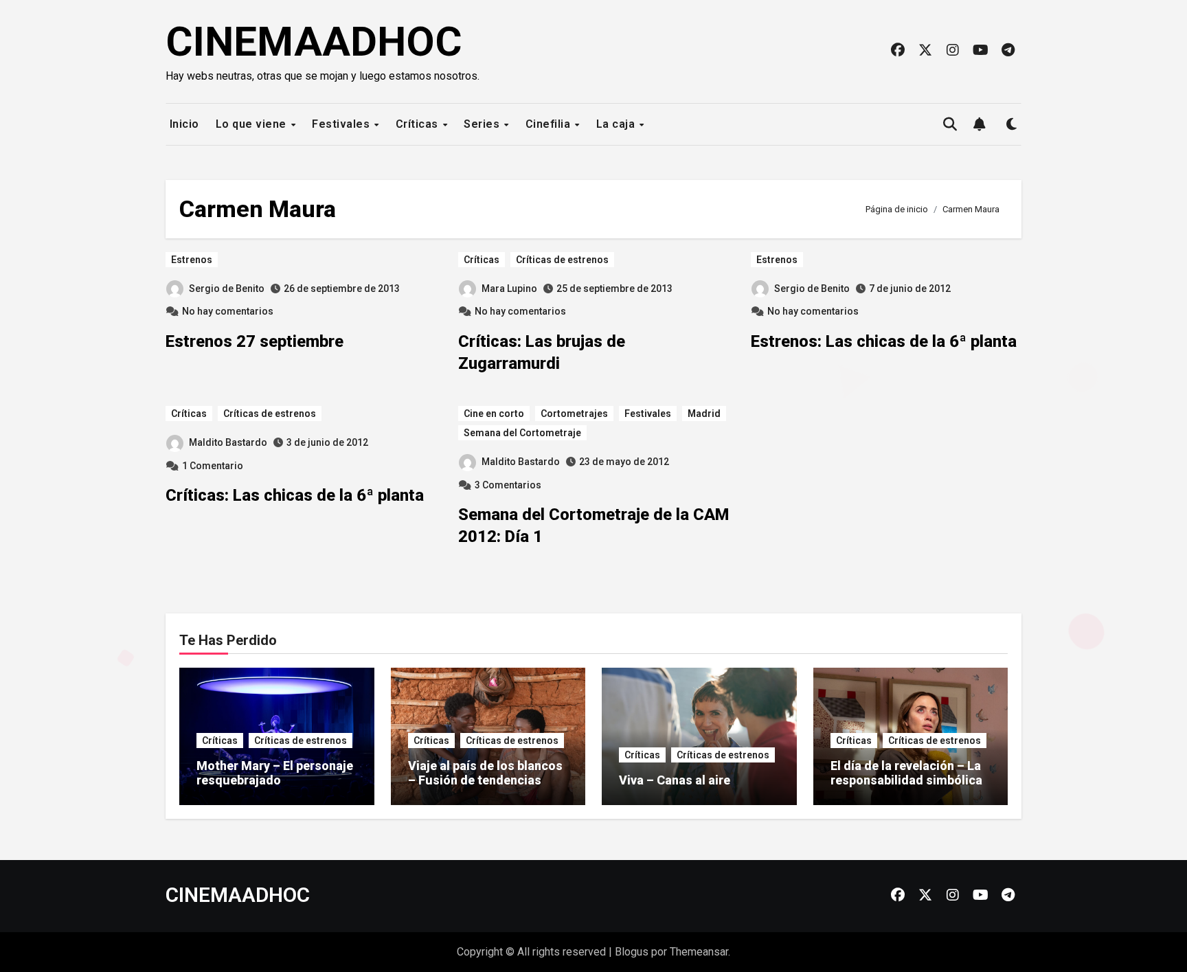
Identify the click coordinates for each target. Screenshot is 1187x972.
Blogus (631, 951)
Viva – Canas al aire (674, 780)
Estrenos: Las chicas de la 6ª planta (884, 341)
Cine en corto (494, 413)
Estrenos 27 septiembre (254, 341)
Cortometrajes (574, 413)
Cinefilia (549, 124)
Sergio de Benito (226, 288)
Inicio (182, 124)
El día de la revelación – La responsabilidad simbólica (906, 773)
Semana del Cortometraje (522, 432)
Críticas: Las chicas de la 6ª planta (295, 495)
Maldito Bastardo (228, 442)
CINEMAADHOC (314, 41)
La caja (617, 124)
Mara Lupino (509, 288)
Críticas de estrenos (562, 259)
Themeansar (699, 951)
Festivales (342, 124)
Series (483, 124)
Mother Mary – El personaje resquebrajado (274, 773)
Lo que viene (253, 124)
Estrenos (191, 259)
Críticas (419, 124)
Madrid (704, 413)
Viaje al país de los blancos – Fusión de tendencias (485, 773)
